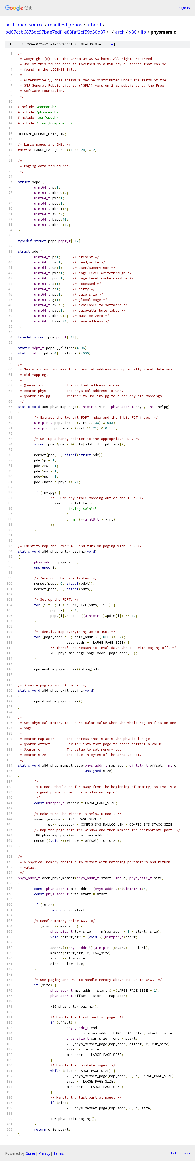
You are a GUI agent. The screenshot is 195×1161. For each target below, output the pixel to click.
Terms (58, 1153)
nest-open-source (24, 25)
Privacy (44, 1153)
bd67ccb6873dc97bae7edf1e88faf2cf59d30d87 (55, 32)
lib (143, 32)
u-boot (94, 25)
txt (174, 1153)
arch (120, 32)
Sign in (184, 8)
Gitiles (31, 1153)
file (109, 44)
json (186, 1153)
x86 (132, 32)
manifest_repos (65, 25)
